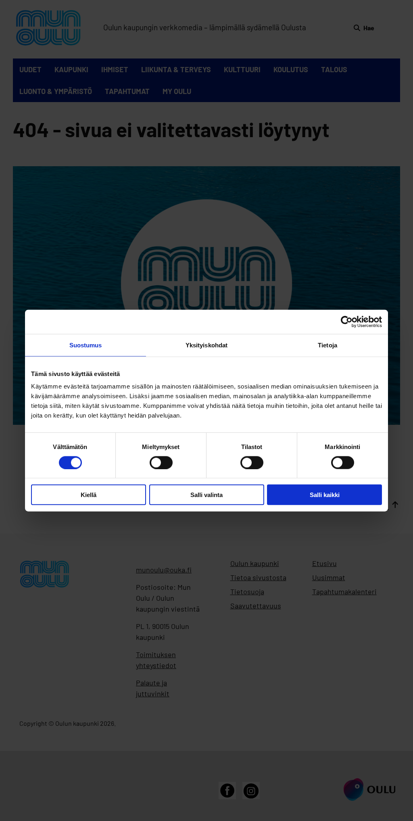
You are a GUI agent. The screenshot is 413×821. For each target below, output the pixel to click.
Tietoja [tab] (327, 344)
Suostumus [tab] (85, 344)
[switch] (161, 462)
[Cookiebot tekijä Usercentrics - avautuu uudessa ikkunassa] (346, 321)
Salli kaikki (325, 494)
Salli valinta (206, 494)
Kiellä (88, 494)
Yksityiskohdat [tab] (206, 344)
